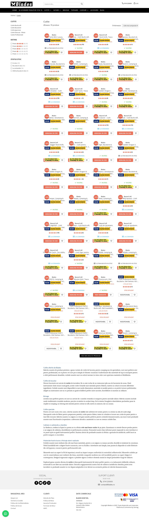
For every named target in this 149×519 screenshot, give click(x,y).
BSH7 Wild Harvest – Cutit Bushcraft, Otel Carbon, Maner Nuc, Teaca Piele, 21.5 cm (127, 199)
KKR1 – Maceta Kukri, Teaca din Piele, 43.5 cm (79, 280)
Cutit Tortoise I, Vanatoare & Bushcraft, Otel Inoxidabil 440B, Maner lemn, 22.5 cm (103, 173)
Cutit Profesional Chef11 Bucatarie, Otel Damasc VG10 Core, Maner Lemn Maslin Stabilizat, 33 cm (54, 334)
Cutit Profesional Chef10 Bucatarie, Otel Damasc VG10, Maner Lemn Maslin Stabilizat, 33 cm (79, 307)
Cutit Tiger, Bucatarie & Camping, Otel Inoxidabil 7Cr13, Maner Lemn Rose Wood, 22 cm (103, 146)
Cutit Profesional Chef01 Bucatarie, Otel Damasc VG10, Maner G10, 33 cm (78, 334)
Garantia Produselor (50, 503)
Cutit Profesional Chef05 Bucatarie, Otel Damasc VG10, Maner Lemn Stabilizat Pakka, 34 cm (128, 280)
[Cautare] (82, 4)
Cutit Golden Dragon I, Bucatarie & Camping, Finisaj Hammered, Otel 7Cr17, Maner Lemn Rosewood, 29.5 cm (103, 92)
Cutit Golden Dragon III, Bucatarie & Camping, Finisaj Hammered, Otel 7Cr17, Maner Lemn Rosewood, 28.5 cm (54, 173)
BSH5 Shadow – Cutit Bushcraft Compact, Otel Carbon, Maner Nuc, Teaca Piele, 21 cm (54, 92)
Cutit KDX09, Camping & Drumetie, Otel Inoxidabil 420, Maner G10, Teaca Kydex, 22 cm (128, 253)
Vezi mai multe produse (90, 356)
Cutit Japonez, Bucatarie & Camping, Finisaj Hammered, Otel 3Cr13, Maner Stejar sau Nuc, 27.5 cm (127, 38)
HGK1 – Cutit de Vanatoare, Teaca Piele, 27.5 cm (103, 226)
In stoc (15, 63)
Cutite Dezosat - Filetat (18, 32)
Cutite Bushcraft (16, 25)
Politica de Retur (48, 501)
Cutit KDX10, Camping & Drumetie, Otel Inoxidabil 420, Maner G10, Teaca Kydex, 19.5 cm (54, 280)
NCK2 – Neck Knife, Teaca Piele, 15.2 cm (103, 38)
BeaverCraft (78, 35)
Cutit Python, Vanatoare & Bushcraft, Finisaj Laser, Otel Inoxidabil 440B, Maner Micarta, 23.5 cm (54, 119)
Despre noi (14, 498)
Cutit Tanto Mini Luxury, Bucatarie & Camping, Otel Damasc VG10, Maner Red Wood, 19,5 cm (54, 38)
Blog (102, 10)
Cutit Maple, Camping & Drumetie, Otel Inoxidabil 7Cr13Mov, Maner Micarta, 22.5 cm (78, 199)
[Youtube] (40, 483)
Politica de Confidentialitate (20, 503)
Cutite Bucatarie (16, 28)
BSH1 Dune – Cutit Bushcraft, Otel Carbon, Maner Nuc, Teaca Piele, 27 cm (78, 38)
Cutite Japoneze (16, 30)
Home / (13, 15)
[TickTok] (45, 483)
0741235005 (108, 481)
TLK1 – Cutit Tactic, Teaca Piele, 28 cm (78, 92)
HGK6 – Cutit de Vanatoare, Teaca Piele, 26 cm (128, 226)
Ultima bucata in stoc (19, 71)
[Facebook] (36, 483)
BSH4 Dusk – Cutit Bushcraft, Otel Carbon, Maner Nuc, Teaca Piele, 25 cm (127, 119)
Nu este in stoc (17, 66)
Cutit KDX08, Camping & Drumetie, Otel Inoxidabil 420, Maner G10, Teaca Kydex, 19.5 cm (103, 253)
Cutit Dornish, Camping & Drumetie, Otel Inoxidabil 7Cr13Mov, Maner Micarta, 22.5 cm (78, 119)
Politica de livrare (16, 506)
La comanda (17, 68)
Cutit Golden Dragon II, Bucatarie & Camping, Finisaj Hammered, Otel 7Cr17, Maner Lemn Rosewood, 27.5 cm (127, 146)
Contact (13, 508)
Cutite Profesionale (17, 35)
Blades (54, 35)
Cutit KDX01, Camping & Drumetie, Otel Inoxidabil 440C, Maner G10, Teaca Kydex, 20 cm (78, 65)
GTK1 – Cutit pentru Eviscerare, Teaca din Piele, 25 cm (79, 146)
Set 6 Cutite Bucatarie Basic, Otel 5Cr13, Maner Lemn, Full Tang (127, 307)
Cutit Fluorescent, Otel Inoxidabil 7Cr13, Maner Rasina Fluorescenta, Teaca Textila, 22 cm (103, 280)
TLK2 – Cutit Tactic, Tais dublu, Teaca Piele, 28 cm (54, 253)
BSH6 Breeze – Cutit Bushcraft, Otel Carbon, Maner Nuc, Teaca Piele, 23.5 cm (78, 226)
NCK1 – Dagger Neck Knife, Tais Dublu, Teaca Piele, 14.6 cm (54, 146)
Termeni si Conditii (17, 501)
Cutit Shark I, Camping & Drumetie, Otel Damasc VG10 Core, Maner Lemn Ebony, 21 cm (127, 334)
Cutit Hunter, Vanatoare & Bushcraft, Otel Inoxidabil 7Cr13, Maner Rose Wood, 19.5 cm (127, 92)
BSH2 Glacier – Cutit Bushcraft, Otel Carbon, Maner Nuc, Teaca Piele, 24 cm (103, 119)
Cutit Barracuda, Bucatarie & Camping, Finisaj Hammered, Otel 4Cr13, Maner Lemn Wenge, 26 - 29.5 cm (54, 65)
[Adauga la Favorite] (61, 52)
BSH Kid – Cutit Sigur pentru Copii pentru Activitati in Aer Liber (78, 253)
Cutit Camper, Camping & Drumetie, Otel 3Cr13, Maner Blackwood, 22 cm (54, 199)
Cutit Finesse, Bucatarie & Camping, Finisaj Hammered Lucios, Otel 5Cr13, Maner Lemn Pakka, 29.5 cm (127, 173)
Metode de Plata (48, 498)
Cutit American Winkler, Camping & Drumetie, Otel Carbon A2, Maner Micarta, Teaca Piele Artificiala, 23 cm (103, 334)
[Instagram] (49, 483)
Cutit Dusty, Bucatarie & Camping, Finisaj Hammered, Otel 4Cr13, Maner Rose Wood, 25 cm (103, 65)
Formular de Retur (49, 506)
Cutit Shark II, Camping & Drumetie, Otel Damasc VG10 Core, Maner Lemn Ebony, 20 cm (127, 65)
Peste (15, 43)
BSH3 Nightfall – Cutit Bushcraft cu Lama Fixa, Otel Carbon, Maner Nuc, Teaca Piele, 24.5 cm (54, 226)
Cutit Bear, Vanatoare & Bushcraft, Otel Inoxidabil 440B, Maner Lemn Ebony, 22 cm (103, 307)
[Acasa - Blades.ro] (22, 4)
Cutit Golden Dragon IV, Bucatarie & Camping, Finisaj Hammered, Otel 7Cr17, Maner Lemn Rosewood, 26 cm (78, 173)
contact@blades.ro (107, 484)
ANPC (45, 508)
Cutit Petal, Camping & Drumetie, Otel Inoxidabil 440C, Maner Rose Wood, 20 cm (103, 199)
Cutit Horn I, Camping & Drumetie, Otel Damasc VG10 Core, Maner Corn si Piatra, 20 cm (54, 307)
